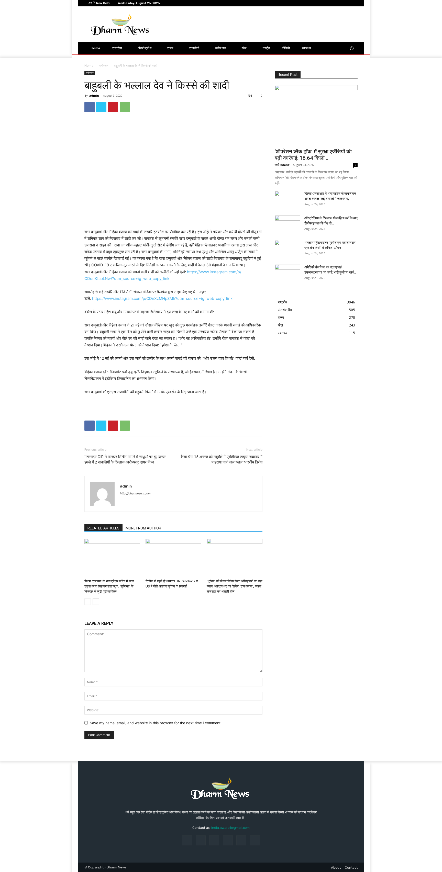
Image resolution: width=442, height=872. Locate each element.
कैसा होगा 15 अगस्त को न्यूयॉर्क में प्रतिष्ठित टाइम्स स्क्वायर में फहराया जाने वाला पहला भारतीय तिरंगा (221, 460)
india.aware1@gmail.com (230, 828)
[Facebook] (89, 107)
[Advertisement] (264, 24)
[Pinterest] (113, 107)
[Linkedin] (214, 840)
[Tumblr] (241, 840)
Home (88, 65)
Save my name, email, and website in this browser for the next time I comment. (156, 723)
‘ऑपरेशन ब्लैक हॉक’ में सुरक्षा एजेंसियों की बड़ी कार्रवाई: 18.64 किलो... (313, 155)
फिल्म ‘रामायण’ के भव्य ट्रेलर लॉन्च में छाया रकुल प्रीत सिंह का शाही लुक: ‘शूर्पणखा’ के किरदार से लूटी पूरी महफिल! (109, 586)
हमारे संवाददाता (282, 165)
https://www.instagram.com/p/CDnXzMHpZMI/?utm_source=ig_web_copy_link (162, 298)
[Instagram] (201, 840)
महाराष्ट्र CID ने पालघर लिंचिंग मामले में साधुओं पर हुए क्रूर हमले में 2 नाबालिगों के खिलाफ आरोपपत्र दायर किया (125, 460)
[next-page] (96, 601)
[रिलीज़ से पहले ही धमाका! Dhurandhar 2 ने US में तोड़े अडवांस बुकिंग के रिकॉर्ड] (173, 558)
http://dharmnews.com (135, 493)
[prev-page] (87, 601)
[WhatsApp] (125, 107)
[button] (352, 48)
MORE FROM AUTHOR (143, 528)
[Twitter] (101, 107)
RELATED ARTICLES (103, 528)
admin (94, 95)
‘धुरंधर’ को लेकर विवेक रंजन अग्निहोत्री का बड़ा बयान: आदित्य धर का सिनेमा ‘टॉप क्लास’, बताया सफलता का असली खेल (234, 586)
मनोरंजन (103, 65)
